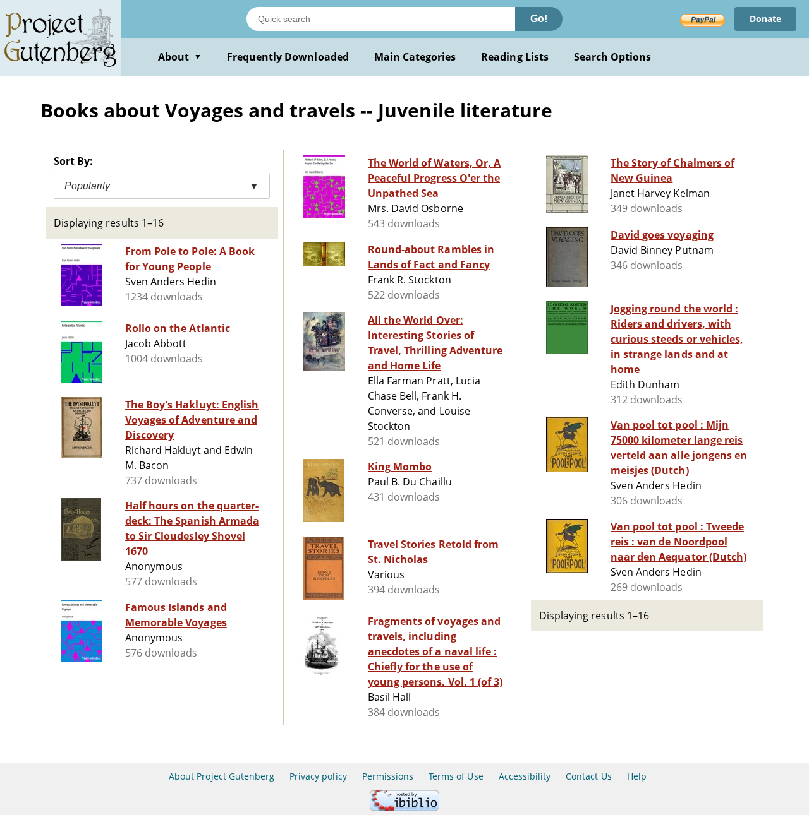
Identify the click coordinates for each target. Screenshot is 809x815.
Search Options (613, 57)
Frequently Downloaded (288, 57)
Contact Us (588, 776)
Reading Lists (515, 57)
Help (637, 776)
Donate (765, 19)
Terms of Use (456, 776)
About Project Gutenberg (221, 776)
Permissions (387, 776)
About (180, 57)
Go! (538, 18)
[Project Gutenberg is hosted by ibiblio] (404, 807)
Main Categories (415, 57)
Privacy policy (318, 776)
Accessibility (525, 776)
